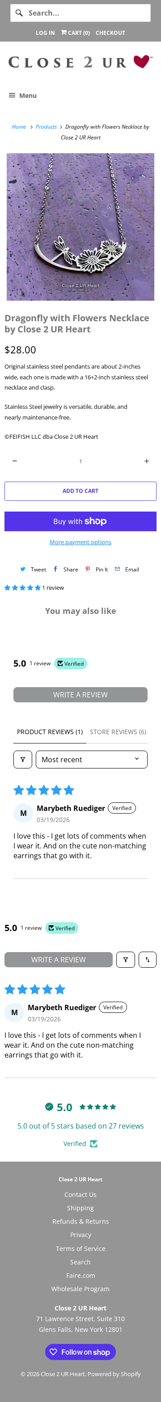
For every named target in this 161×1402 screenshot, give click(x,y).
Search (80, 1262)
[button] (23, 587)
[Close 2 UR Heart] (80, 65)
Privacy (80, 1234)
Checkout (110, 33)
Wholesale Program (80, 1288)
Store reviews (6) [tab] (118, 731)
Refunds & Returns (80, 1221)
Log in (45, 33)
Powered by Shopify (114, 1374)
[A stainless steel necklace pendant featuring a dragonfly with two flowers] (80, 227)
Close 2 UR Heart (63, 1374)
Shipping (80, 1208)
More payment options (80, 542)
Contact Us (80, 1194)
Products (47, 126)
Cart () (78, 33)
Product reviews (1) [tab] (50, 731)
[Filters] (22, 759)
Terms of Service (81, 1248)
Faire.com (80, 1275)
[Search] (19, 13)
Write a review (80, 695)
